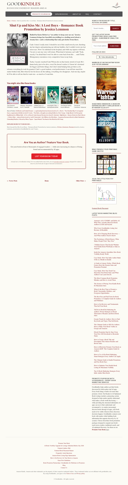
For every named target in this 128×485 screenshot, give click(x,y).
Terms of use (70, 473)
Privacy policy (81, 473)
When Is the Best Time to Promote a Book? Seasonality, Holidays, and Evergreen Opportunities (105, 291)
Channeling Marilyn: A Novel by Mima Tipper (20, 119)
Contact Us (64, 468)
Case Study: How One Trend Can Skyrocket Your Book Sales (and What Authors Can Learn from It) (106, 273)
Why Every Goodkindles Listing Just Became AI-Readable (105, 229)
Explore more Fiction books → (19, 124)
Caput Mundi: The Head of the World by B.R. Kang (48, 119)
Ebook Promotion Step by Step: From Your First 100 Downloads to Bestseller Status (106, 334)
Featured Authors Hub (64, 448)
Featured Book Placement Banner (64, 450)
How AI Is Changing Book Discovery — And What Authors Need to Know (107, 234)
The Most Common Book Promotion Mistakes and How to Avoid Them (105, 279)
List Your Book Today (46, 156)
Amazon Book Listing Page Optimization (64, 455)
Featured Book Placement (100, 208)
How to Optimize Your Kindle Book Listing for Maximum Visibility (105, 366)
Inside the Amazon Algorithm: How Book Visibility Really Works (107, 253)
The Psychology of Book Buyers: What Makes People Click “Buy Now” (106, 240)
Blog (64, 465)
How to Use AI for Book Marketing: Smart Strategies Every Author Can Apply (107, 355)
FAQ (87, 14)
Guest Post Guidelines (64, 460)
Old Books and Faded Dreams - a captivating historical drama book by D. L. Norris (40, 111)
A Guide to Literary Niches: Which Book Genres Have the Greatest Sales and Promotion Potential (107, 265)
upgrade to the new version (61, 162)
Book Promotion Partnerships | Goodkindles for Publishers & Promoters (64, 463)
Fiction (60, 127)
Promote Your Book (99, 429)
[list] (46, 97)
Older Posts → (81, 181)
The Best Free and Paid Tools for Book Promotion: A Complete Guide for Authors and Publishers (107, 298)
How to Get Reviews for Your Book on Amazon (64, 458)
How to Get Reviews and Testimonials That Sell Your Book (106, 305)
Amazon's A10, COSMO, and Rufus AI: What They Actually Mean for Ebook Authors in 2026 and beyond (107, 222)
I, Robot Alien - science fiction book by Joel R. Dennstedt (24, 117)
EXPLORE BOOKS (61, 14)
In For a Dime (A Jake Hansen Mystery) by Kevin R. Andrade (41, 115)
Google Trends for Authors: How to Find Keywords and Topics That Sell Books (107, 320)
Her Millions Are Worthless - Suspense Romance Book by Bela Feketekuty (63, 117)
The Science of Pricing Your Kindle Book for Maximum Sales (107, 285)
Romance (71, 127)
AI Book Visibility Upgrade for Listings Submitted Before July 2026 (64, 446)
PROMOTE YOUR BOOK (41, 14)
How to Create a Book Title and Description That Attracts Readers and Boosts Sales (106, 341)
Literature (65, 127)
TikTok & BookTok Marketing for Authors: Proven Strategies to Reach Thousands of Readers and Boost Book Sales (106, 312)
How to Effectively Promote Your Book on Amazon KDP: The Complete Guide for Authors (107, 349)
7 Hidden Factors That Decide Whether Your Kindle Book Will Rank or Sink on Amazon (107, 247)
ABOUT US (77, 14)
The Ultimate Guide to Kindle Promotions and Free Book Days (107, 361)
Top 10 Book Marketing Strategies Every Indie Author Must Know (107, 372)
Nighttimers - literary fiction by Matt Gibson (72, 115)
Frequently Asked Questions (64, 453)
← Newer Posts (12, 181)
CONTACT (98, 14)
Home (47, 181)
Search (115, 28)
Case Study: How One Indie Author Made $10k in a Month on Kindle (107, 259)
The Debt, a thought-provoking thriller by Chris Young (49, 113)
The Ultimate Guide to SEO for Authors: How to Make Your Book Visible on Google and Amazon (107, 326)
